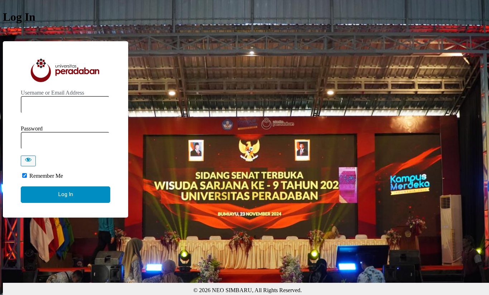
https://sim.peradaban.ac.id (65, 70)
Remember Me (46, 176)
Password (32, 128)
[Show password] (28, 161)
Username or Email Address (52, 93)
